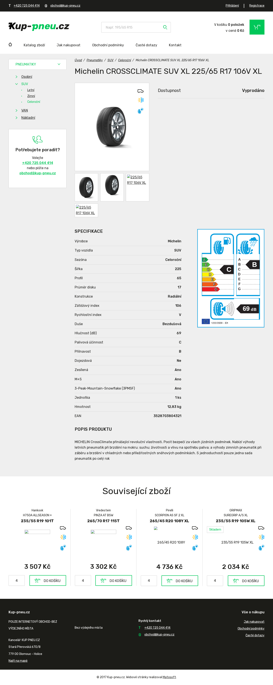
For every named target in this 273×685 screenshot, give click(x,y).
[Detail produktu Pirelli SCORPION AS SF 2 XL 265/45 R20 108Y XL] (169, 542)
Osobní (26, 77)
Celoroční (33, 102)
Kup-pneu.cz (39, 27)
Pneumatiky (26, 64)
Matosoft (169, 677)
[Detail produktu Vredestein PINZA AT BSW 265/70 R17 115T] (103, 542)
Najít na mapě (18, 661)
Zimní (31, 96)
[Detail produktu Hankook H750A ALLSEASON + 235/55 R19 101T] (37, 542)
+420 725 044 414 (27, 5)
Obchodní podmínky (108, 45)
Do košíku (52, 581)
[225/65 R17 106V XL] (112, 127)
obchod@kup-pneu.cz (65, 5)
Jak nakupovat (68, 45)
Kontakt (175, 45)
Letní (30, 90)
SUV (24, 84)
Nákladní (28, 118)
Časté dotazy (146, 45)
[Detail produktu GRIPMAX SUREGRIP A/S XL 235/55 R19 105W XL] (235, 542)
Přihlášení (232, 5)
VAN (24, 110)
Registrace (256, 5)
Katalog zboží (34, 45)
